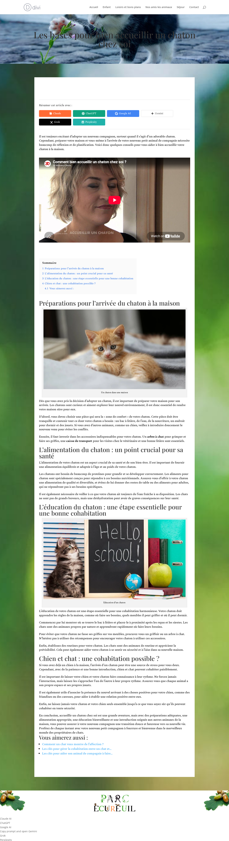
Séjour (181, 7)
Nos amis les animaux (158, 7)
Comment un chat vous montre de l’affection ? (73, 744)
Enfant (107, 7)
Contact (194, 7)
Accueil (93, 7)
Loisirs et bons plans (128, 7)
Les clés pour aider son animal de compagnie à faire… (77, 753)
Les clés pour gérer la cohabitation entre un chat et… (76, 749)
